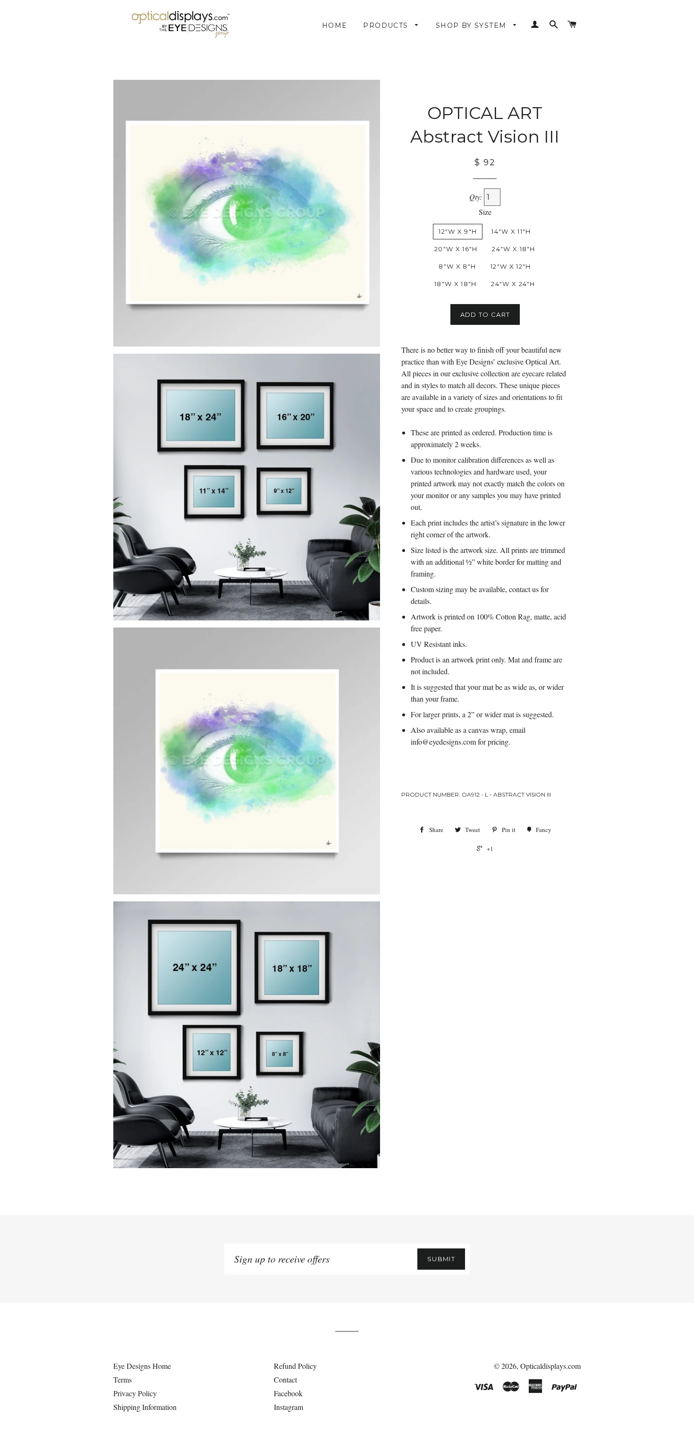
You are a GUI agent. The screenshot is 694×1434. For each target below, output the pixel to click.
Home (334, 25)
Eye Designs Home (142, 1366)
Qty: (476, 197)
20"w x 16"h (455, 249)
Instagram (288, 1407)
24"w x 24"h (513, 284)
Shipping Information (145, 1407)
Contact (285, 1379)
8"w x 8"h (457, 266)
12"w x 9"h (458, 231)
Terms (122, 1379)
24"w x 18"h (513, 249)
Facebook (288, 1393)
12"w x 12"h (511, 266)
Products (387, 25)
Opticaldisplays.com (550, 1366)
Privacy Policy (135, 1393)
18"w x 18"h (455, 284)
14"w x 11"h (511, 231)
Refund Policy (295, 1366)
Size (485, 212)
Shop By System (472, 25)
